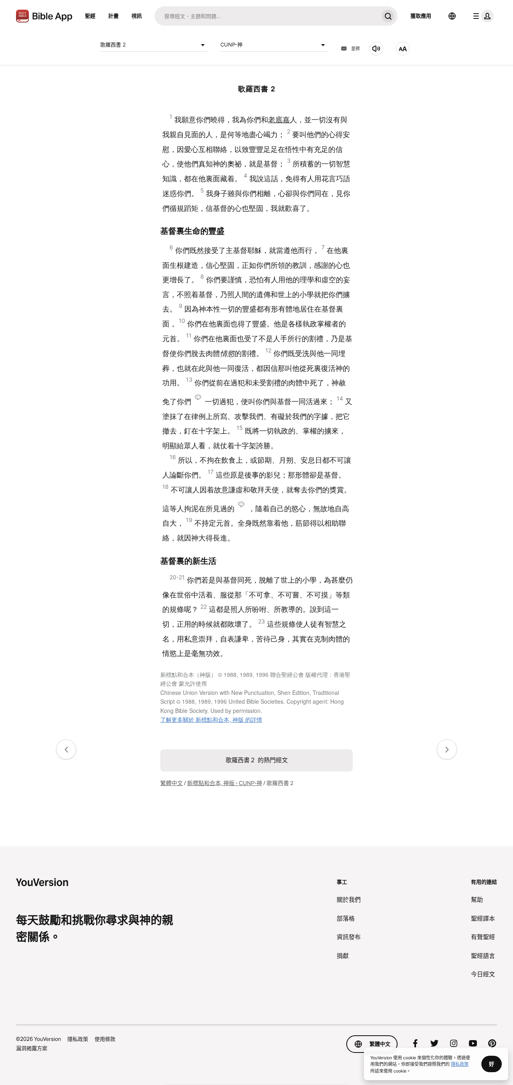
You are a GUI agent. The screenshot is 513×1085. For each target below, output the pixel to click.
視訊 (136, 15)
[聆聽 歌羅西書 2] (376, 48)
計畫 (113, 15)
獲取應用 (420, 15)
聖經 (90, 15)
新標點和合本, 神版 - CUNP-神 (224, 783)
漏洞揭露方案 (31, 1048)
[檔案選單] (482, 16)
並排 (355, 48)
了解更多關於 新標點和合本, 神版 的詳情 (211, 719)
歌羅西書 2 (113, 44)
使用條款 (105, 1039)
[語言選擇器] (452, 16)
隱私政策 (77, 1039)
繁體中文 (171, 783)
